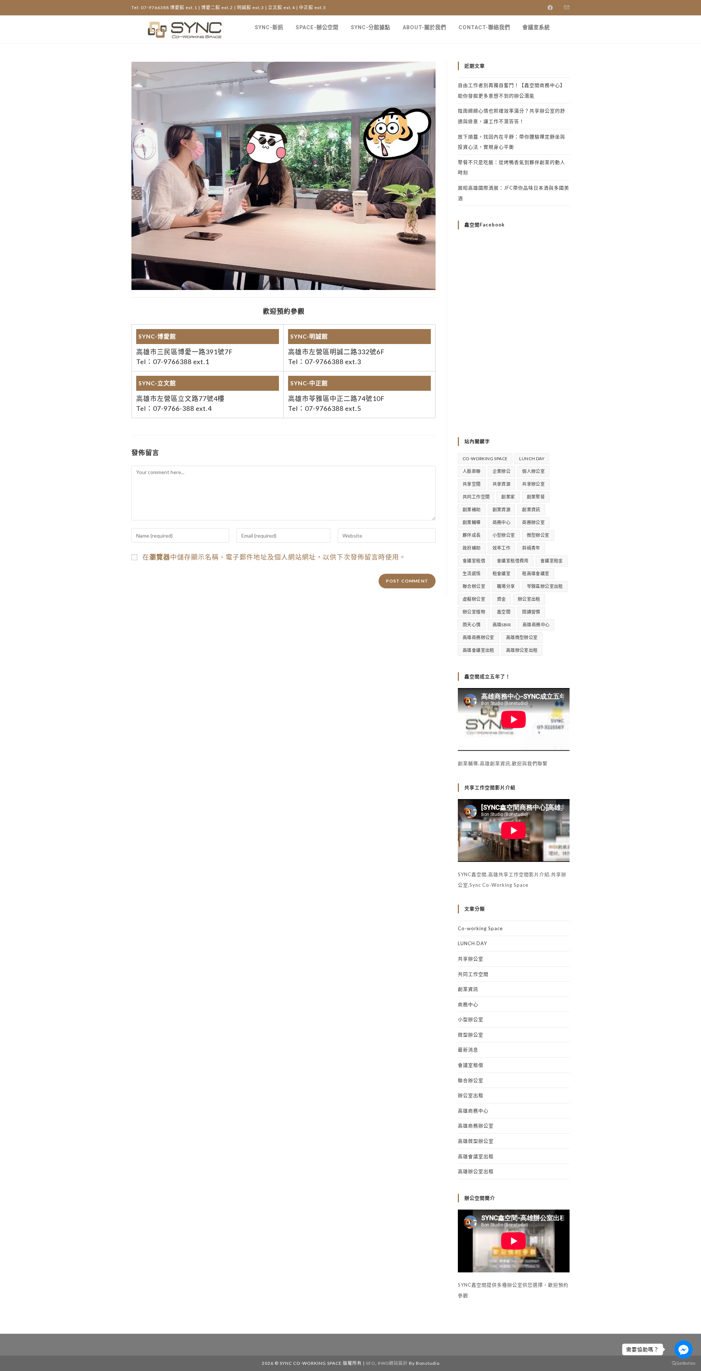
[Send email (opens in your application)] (564, 7)
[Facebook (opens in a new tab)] (550, 7)
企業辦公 (502, 471)
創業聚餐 (536, 497)
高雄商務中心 (535, 624)
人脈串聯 (472, 471)
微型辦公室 (538, 535)
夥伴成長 (472, 535)
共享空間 (472, 484)
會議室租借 (474, 561)
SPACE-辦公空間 (317, 27)
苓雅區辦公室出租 (545, 586)
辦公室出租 (529, 599)
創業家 (508, 497)
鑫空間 (503, 612)
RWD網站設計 (393, 1363)
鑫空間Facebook (484, 225)
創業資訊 (531, 509)
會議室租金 (551, 561)
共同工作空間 (476, 497)
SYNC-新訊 (269, 27)
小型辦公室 (504, 535)
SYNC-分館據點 (370, 27)
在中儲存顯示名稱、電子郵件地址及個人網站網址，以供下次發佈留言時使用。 (274, 557)
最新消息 (468, 1050)
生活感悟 (472, 573)
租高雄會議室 (535, 573)
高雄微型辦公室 (522, 637)
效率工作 (502, 548)
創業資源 (502, 509)
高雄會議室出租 (478, 650)
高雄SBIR (502, 624)
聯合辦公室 (474, 586)
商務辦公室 (533, 522)
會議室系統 (536, 27)
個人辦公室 (533, 471)
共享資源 (502, 484)
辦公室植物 (474, 612)
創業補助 (472, 509)
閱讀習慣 (531, 612)
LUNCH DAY (531, 458)
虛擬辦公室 (474, 599)
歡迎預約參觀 (283, 311)
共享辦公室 (533, 484)
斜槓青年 (531, 548)
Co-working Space (485, 458)
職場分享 (506, 586)
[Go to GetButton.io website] (683, 1363)
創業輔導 (472, 522)
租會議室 (502, 573)
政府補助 (472, 548)
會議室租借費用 (513, 561)
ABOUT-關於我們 (424, 27)
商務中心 (502, 522)
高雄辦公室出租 (522, 650)
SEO (370, 1363)
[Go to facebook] (683, 1349)
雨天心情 (472, 624)
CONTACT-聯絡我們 (484, 27)
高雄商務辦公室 (478, 637)
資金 (501, 599)
